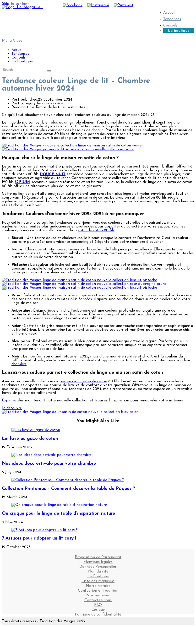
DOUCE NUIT (52, 174)
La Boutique (98, 574)
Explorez (9, 400)
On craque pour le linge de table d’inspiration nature (58, 513)
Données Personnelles (98, 565)
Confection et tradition (98, 589)
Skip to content (15, 4)
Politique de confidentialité (98, 613)
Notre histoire (98, 584)
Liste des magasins (98, 579)
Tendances (172, 19)
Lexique (98, 608)
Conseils (18, 57)
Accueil (17, 50)
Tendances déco (49, 103)
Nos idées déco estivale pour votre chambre (49, 463)
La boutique (178, 31)
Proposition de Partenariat (98, 555)
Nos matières (98, 594)
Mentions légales (98, 560)
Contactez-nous (98, 598)
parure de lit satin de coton (83, 381)
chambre (19, 364)
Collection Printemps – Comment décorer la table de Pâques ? (68, 488)
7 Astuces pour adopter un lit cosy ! (39, 538)
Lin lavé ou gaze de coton (30, 439)
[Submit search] (49, 70)
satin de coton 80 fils (96, 230)
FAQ (98, 603)
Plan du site (98, 570)
